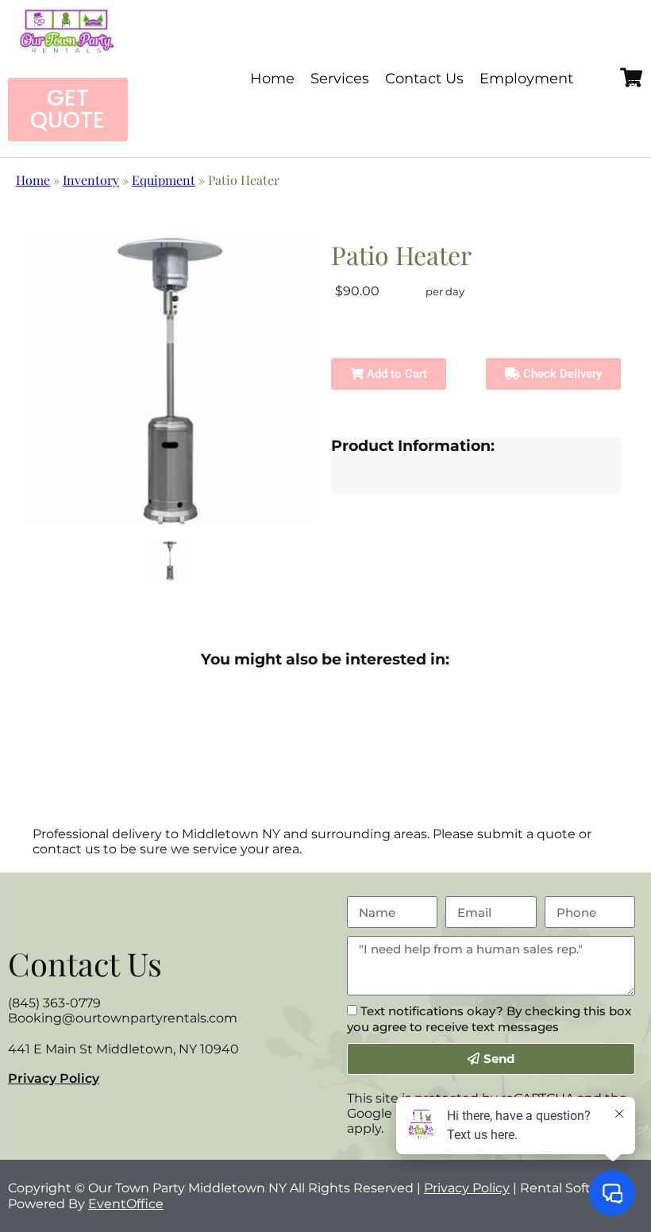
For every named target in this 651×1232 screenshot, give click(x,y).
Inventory (91, 179)
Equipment (163, 179)
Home (272, 78)
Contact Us (424, 78)
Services (339, 78)
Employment (526, 78)
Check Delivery (561, 374)
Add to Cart (395, 374)
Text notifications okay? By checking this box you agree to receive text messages (489, 1018)
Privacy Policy (53, 1078)
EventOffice (126, 1203)
